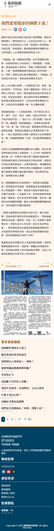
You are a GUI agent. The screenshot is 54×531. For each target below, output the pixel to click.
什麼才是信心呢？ (11, 395)
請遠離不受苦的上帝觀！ (15, 381)
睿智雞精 (5, 489)
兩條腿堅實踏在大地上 (13, 348)
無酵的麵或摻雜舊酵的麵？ (16, 368)
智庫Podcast (7, 496)
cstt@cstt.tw (7, 466)
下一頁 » (28, 419)
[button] (15, 29)
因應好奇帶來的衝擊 (12, 401)
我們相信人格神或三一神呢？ (17, 361)
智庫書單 (5, 485)
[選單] (49, 4)
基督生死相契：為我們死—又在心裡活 (22, 388)
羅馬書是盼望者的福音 (13, 354)
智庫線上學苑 (8, 493)
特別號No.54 (8, 16)
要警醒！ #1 (7, 510)
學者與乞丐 (7, 375)
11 (19, 419)
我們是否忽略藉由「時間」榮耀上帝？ (22, 408)
